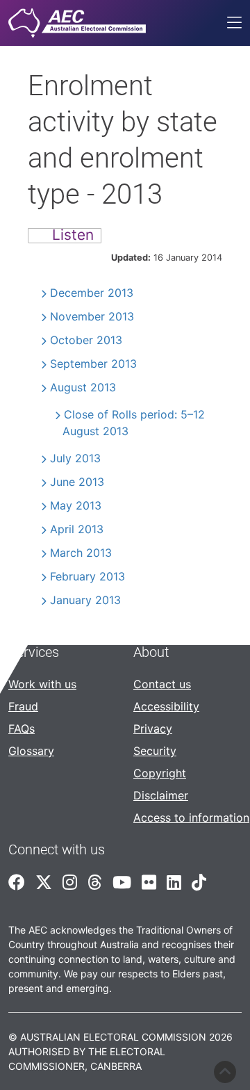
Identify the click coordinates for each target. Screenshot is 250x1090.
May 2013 (75, 505)
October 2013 (86, 340)
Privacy (152, 728)
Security (154, 751)
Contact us (162, 684)
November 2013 (92, 316)
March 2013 (81, 553)
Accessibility (166, 706)
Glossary (31, 751)
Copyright (159, 773)
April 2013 (76, 529)
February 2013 (87, 576)
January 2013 (85, 600)
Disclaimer (160, 795)
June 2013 (77, 482)
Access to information (191, 817)
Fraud (23, 706)
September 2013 (93, 364)
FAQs (21, 728)
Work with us (42, 684)
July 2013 (75, 458)
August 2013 (83, 387)
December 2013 (91, 293)
